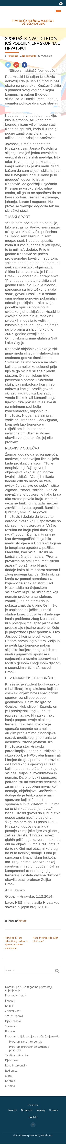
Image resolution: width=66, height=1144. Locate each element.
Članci (9, 1076)
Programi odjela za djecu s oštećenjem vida (32, 1036)
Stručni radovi (14, 1016)
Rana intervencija (16, 1065)
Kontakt (10, 1081)
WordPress (47, 1135)
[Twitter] (8, 65)
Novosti (10, 1000)
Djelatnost (11, 1060)
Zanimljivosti (13, 1011)
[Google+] (16, 65)
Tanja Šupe (12, 55)
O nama (10, 1086)
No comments (29, 55)
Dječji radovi (13, 1021)
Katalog (41, 1110)
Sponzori (11, 1026)
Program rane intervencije (25, 1041)
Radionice (11, 1070)
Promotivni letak (15, 995)
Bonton (10, 1031)
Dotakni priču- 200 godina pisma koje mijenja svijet (29, 988)
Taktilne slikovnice (17, 1055)
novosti (22, 920)
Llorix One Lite (20, 1135)
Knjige (9, 1006)
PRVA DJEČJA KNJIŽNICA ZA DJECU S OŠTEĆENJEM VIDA (33, 22)
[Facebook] (25, 65)
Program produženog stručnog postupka (29, 1048)
